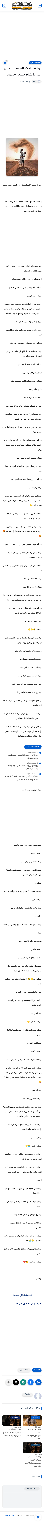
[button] (31, 1382)
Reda (34, 81)
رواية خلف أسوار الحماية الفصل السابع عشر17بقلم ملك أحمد (12, 1433)
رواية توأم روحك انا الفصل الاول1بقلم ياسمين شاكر (23, 767)
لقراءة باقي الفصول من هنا (29, 1304)
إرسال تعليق (32, 1489)
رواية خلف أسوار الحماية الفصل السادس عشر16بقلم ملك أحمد (33, 1461)
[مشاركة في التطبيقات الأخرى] (9, 1382)
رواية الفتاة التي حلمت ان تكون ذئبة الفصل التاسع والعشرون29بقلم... (21, 778)
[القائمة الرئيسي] (40, 5)
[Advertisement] (22, 37)
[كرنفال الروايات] (22, 6)
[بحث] (4, 5)
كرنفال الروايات (10, 1516)
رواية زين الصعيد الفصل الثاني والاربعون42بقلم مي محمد (33, 1434)
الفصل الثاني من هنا (22, 1295)
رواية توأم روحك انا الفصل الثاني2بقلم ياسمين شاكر (23, 756)
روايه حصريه (35, 63)
